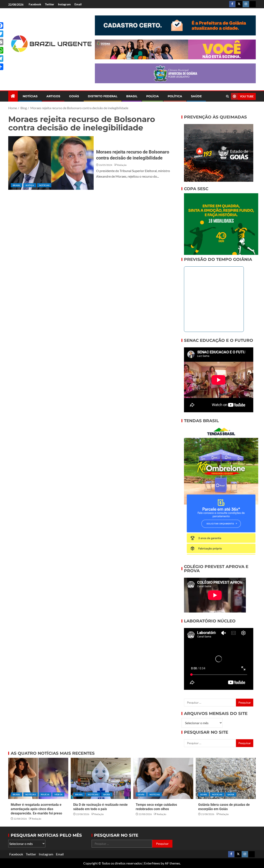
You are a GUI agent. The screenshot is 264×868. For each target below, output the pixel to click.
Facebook (35, 4)
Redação (122, 164)
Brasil (131, 96)
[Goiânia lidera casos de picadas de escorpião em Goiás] (226, 778)
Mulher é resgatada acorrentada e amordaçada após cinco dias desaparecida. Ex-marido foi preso (36, 809)
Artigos (53, 96)
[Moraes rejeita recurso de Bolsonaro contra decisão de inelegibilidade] (51, 163)
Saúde (196, 96)
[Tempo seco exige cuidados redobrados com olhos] (163, 778)
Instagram (64, 4)
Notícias (30, 96)
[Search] (227, 96)
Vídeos (58, 794)
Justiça (29, 185)
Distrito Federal (102, 96)
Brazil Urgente (48, 59)
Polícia (152, 96)
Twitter (49, 4)
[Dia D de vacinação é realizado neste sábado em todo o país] (101, 778)
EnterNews (152, 863)
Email (78, 4)
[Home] (13, 96)
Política (175, 96)
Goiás (74, 96)
